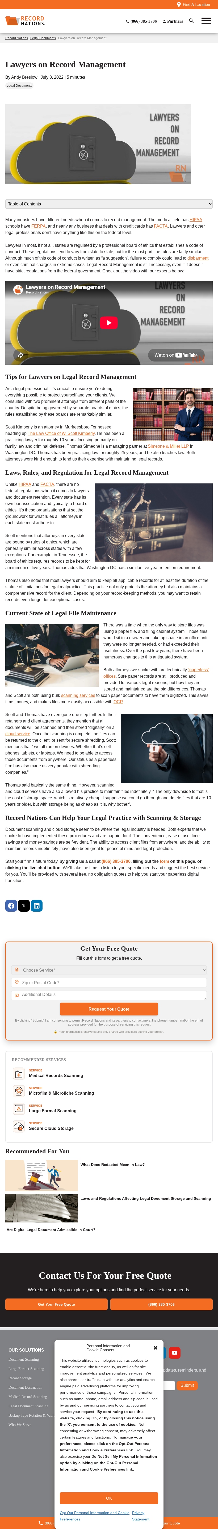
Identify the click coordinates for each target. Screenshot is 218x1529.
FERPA (38, 226)
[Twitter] (24, 906)
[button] (155, 1348)
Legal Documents (43, 38)
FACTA (161, 226)
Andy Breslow (24, 77)
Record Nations (16, 38)
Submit (187, 1385)
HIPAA (196, 219)
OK (109, 1498)
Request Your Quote (109, 1009)
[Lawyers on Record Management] (98, 195)
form (165, 861)
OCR (118, 702)
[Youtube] (175, 1353)
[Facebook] (11, 906)
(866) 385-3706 (116, 861)
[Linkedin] (37, 906)
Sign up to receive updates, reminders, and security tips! (166, 1372)
